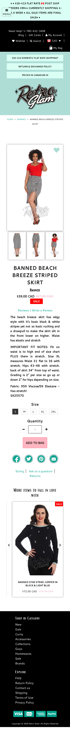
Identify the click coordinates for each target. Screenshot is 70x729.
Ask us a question (40, 471)
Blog (21, 35)
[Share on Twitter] (29, 462)
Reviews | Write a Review (35, 310)
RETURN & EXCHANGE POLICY (35, 66)
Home (10, 119)
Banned (21, 119)
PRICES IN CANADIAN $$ (35, 75)
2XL (53, 411)
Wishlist (20, 41)
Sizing (19, 471)
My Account (54, 35)
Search (36, 41)
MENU (7, 14)
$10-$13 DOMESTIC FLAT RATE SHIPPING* (35, 58)
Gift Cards (35, 35)
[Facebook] (16, 462)
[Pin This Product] (41, 462)
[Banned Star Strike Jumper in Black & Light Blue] (35, 540)
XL (42, 411)
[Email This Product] (54, 462)
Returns (35, 476)
